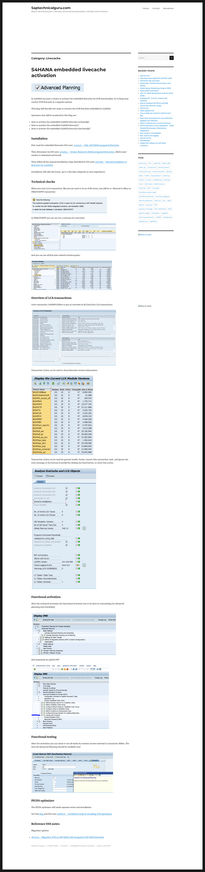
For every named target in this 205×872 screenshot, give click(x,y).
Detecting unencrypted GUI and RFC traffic (156, 78)
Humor (148, 180)
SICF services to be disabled (150, 133)
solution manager (146, 209)
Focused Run (156, 176)
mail (140, 184)
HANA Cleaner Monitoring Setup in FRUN (155, 88)
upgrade (164, 213)
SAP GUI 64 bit (145, 138)
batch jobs (166, 163)
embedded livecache (78, 846)
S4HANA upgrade (162, 196)
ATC (149, 163)
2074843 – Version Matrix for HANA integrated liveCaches (86, 152)
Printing (142, 188)
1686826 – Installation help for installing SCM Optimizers (84, 814)
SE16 (169, 201)
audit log (156, 163)
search (141, 205)
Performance (159, 184)
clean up (142, 167)
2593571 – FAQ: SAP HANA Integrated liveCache (96, 145)
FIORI (147, 176)
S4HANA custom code (147, 192)
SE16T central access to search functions (155, 123)
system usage (144, 213)
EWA (141, 176)
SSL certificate (160, 209)
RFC (148, 188)
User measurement (146, 217)
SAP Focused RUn (146, 201)
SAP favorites (145, 141)
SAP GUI (158, 201)
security (149, 205)
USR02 (158, 217)
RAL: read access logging (149, 136)
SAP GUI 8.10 (145, 76)
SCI (164, 201)
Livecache (64, 846)
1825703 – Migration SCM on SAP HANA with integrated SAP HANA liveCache (67, 837)
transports (155, 213)
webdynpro (167, 217)
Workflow (153, 221)
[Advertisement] (102, 35)
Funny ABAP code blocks (149, 91)
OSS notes (148, 184)
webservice (143, 221)
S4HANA (155, 188)
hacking (166, 176)
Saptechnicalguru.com (50, 8)
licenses (167, 180)
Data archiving (144, 171)
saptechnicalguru (38, 846)
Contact (156, 8)
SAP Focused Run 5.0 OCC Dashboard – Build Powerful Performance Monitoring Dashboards (157, 128)
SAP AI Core (144, 108)
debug (169, 171)
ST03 (169, 209)
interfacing (157, 180)
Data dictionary (158, 171)
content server (163, 167)
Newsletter (168, 8)
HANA (141, 180)
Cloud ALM (152, 167)
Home (146, 8)
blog (41, 814)
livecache (91, 846)
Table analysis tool (147, 111)
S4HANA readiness (146, 196)
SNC (155, 205)
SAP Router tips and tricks (150, 81)
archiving (142, 163)
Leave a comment (104, 846)
